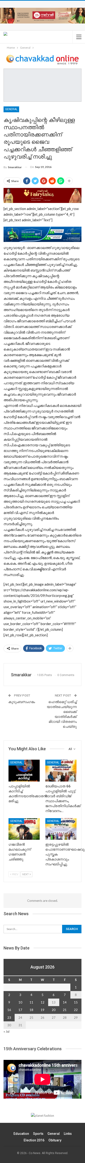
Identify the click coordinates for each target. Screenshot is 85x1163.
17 (20, 1010)
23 (9, 1017)
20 (53, 1010)
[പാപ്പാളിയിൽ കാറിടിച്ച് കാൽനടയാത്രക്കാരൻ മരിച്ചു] (24, 770)
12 (42, 1002)
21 (65, 1010)
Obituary (54, 1140)
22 (76, 1010)
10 (20, 1002)
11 (31, 1002)
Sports (38, 1134)
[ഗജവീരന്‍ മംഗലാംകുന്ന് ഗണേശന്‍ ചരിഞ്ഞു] (24, 829)
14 (65, 1002)
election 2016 (34, 1140)
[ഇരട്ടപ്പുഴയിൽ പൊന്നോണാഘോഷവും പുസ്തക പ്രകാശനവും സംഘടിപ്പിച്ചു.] (60, 829)
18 (31, 1010)
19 (42, 1010)
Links (68, 1134)
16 (9, 1010)
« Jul (6, 1031)
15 (76, 1002)
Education (21, 1134)
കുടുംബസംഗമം (21, 702)
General (11, 109)
